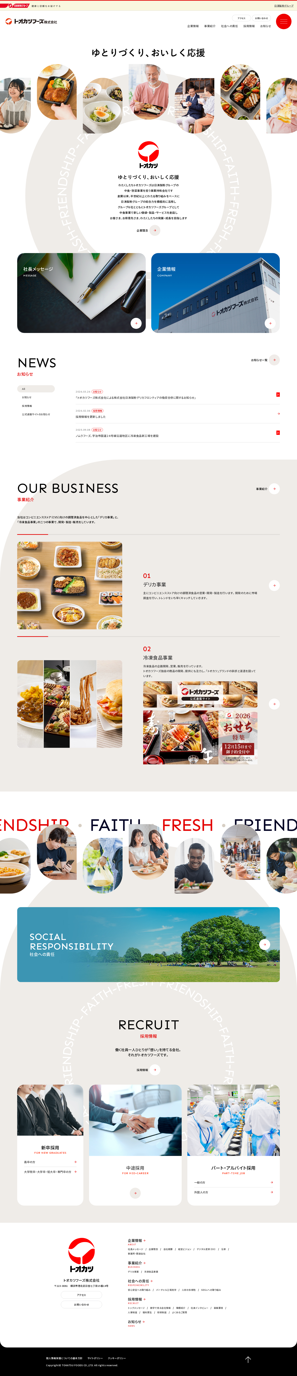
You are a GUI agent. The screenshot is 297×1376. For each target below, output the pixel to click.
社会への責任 (229, 26)
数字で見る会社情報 (160, 1308)
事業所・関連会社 (136, 1253)
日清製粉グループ (284, 5)
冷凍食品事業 (151, 1271)
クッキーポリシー (117, 1358)
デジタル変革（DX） (206, 1249)
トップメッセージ (136, 1308)
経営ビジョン (184, 1249)
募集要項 (218, 1308)
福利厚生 (147, 1312)
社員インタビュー (199, 1308)
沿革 (223, 1249)
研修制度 (162, 1312)
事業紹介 (210, 26)
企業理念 (142, 230)
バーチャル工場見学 (166, 1289)
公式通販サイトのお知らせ (36, 414)
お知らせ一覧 (259, 360)
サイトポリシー (95, 1358)
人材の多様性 (189, 1289)
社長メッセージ (135, 1249)
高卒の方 (29, 1162)
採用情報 (249, 26)
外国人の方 (201, 1192)
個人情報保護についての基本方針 (64, 1358)
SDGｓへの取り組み (211, 1289)
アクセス (241, 18)
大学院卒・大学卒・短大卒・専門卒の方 (47, 1172)
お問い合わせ (261, 18)
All (23, 389)
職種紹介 (180, 1308)
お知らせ (265, 26)
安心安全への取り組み (139, 1289)
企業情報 (193, 26)
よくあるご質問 (179, 1312)
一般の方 (199, 1182)
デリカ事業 (133, 1271)
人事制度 (132, 1312)
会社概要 (168, 1249)
